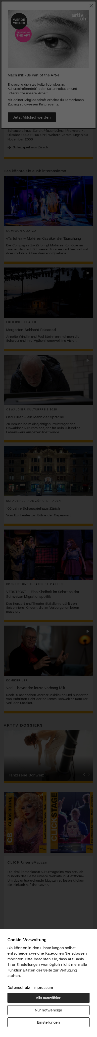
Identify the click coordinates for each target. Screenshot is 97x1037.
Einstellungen (48, 1022)
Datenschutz (18, 987)
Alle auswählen (48, 997)
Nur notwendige (48, 1009)
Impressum (43, 987)
